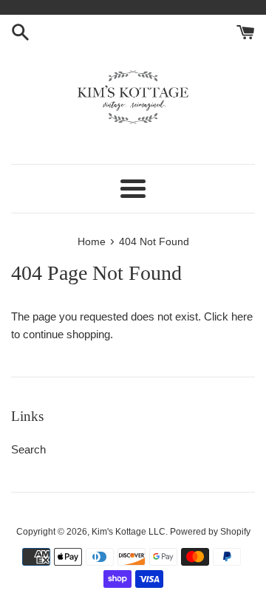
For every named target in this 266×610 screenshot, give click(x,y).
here (242, 316)
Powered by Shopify (210, 532)
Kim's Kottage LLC (129, 532)
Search (28, 449)
